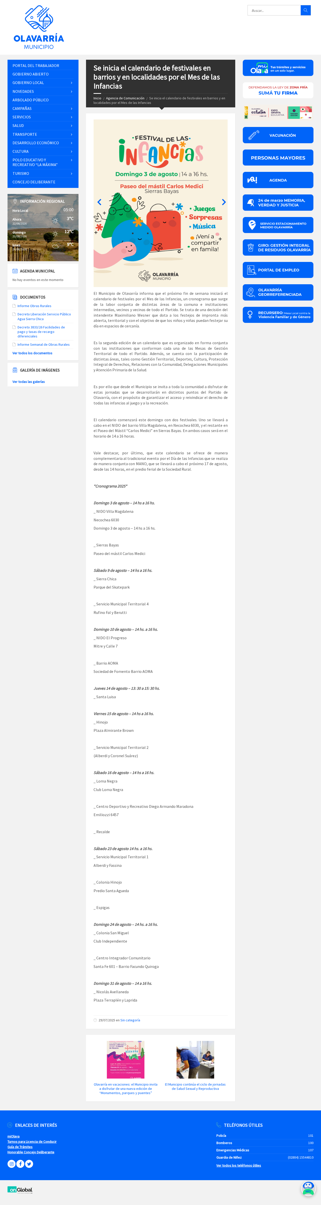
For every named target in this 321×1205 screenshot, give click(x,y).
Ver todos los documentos (32, 353)
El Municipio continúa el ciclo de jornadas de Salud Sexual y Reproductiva (195, 1086)
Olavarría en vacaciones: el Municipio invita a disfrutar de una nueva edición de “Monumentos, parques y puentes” (125, 1088)
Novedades (23, 91)
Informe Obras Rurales (34, 306)
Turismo (21, 173)
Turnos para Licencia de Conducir (32, 1141)
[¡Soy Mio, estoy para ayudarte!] (308, 1190)
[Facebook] (20, 1164)
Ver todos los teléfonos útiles (238, 1165)
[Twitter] (29, 1164)
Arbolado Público (31, 99)
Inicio (97, 98)
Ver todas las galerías (29, 381)
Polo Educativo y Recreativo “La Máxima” (35, 162)
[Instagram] (12, 1164)
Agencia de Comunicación (125, 98)
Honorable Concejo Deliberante (31, 1152)
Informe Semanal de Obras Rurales (44, 344)
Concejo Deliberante (34, 181)
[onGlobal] (20, 1192)
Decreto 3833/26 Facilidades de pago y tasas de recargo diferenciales (41, 331)
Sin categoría (130, 1020)
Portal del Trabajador (36, 65)
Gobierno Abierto (31, 74)
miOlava (14, 1136)
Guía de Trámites (20, 1147)
